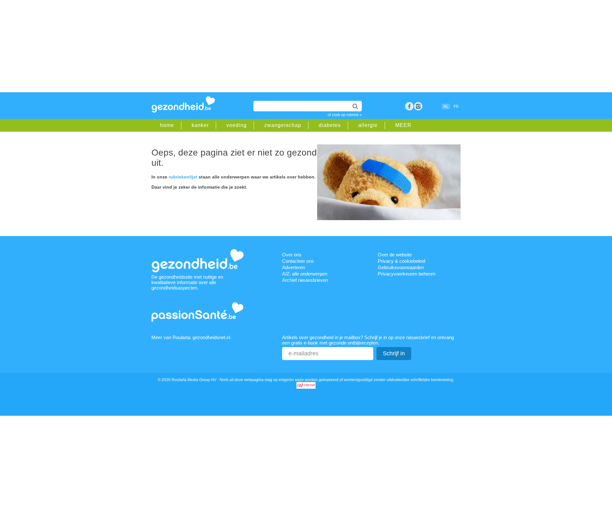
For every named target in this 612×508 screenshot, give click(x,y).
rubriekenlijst (183, 176)
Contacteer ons (298, 261)
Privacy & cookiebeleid (401, 261)
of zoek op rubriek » (345, 115)
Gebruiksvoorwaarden (401, 267)
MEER (403, 125)
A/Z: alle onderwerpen (304, 273)
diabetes (330, 125)
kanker (200, 125)
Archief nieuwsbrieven (305, 280)
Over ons (292, 254)
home (167, 125)
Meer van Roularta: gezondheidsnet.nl (190, 337)
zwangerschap (282, 125)
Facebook (409, 106)
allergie (368, 125)
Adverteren (293, 267)
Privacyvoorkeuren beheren (406, 273)
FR (456, 106)
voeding (236, 125)
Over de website (395, 254)
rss (418, 106)
